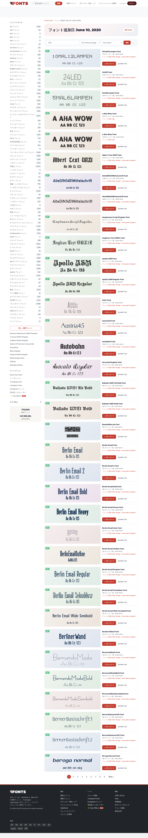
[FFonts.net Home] (19, 3)
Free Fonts (48, 20)
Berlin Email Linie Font (112, 528)
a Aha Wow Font (109, 114)
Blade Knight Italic (17, 358)
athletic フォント (16, 58)
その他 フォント (16, 205)
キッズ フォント (16, 191)
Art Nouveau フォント (18, 51)
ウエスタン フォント (17, 314)
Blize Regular (15, 351)
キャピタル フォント (17, 76)
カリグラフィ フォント (18, 72)
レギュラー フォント (17, 244)
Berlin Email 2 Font (110, 466)
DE (17, 825)
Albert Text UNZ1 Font (112, 155)
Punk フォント (15, 237)
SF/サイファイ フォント (18, 261)
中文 (44, 825)
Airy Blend (14, 347)
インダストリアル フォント (20, 187)
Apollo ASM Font (109, 259)
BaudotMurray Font (111, 424)
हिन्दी (26, 828)
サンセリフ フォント (17, 258)
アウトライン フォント (18, 226)
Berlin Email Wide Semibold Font (116, 611)
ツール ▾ (122, 3)
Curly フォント (15, 104)
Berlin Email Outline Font (113, 549)
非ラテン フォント (16, 219)
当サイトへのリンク (122, 805)
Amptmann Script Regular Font (116, 217)
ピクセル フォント (16, 230)
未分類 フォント (16, 300)
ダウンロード (110, 64)
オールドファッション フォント (21, 223)
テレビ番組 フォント (17, 293)
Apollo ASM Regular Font (113, 279)
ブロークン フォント (17, 65)
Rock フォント (15, 251)
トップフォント (15, 378)
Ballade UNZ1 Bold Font (112, 404)
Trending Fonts (16, 382)
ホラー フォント (16, 180)
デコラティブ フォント (18, 107)
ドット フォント (16, 120)
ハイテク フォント (16, 170)
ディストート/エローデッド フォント (22, 116)
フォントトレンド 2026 (107, 3)
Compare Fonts (16, 385)
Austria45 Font (108, 321)
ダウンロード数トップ (87, 3)
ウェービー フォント (17, 307)
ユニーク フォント (16, 240)
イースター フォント (17, 128)
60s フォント (15, 33)
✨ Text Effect (17, 396)
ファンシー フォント (17, 135)
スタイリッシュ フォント (19, 279)
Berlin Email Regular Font (113, 569)
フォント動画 (120, 808)
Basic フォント (15, 62)
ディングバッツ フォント (19, 111)
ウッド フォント (16, 321)
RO (26, 825)
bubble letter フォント (19, 69)
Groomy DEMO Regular (19, 337)
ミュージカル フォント (18, 216)
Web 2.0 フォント (16, 311)
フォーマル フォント (17, 145)
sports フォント (16, 272)
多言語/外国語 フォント (18, 142)
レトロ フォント (16, 247)
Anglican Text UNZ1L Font (113, 238)
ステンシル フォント (17, 275)
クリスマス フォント (17, 86)
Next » (111, 777)
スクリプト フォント (17, 265)
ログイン (132, 3)
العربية (13, 828)
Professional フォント (18, 233)
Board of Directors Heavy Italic (22, 344)
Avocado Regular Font (112, 362)
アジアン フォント (16, 55)
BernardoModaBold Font (113, 673)
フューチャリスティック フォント (22, 152)
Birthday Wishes (16, 365)
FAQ (116, 799)
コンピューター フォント (19, 97)
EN (12, 825)
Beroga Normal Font (111, 756)
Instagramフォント (17, 389)
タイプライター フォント (19, 297)
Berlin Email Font (109, 445)
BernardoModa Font (111, 652)
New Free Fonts (16, 375)
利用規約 (118, 802)
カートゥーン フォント (18, 83)
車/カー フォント (16, 79)
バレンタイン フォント (18, 304)
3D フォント (14, 26)
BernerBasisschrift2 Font (113, 735)
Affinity (13, 361)
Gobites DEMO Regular (19, 340)
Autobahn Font (108, 342)
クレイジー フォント (17, 100)
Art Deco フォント (17, 48)
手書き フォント (16, 166)
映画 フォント (15, 212)
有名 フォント (15, 131)
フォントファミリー (67, 811)
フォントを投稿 (66, 814)
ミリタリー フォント (17, 202)
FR (30, 825)
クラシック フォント (17, 90)
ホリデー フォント (16, 177)
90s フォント (15, 41)
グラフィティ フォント (18, 159)
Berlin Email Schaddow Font (114, 590)
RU (49, 825)
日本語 (20, 828)
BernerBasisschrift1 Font (113, 714)
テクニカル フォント (17, 283)
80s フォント (15, 37)
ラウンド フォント (16, 254)
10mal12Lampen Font (111, 51)
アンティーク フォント (18, 44)
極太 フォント (15, 290)
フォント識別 (92, 795)
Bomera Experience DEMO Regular (23, 333)
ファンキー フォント (17, 149)
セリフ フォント (16, 268)
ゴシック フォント (16, 156)
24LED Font (107, 72)
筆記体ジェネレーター (18, 392)
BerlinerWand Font (110, 632)
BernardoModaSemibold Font (115, 694)
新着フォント (71, 3)
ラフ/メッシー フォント (18, 198)
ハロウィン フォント (17, 163)
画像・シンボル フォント (19, 184)
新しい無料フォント (26, 328)
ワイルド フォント (16, 318)
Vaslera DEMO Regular (19, 354)
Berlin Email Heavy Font (112, 507)
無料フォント (65, 795)
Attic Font (106, 300)
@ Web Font (122, 64)
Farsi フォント (15, 138)
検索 (127, 43)
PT (39, 825)
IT (34, 825)
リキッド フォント (16, 195)
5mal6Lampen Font (110, 93)
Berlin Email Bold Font (112, 487)
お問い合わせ (120, 795)
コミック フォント (16, 93)
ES (21, 825)
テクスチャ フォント (17, 286)
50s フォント (15, 30)
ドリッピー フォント (17, 124)
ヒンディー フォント (17, 173)
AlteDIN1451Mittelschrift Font (115, 176)
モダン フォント (16, 209)
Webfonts (64, 808)
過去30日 (118, 811)
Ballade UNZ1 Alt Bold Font (114, 383)
